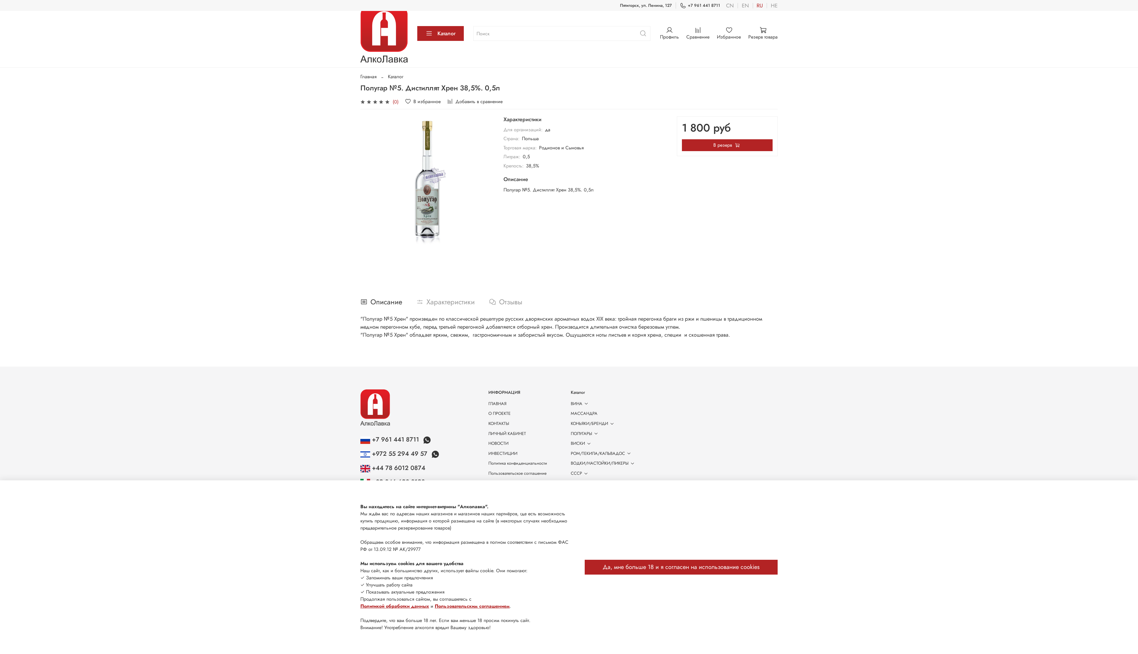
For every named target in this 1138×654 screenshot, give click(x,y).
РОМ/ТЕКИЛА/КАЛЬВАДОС (598, 453)
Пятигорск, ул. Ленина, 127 (646, 5)
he (774, 5)
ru (760, 5)
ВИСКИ (578, 443)
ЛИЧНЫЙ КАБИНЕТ (507, 433)
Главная (368, 76)
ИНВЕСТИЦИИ (502, 453)
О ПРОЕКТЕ (499, 413)
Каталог (446, 33)
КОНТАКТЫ (498, 423)
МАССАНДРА (584, 413)
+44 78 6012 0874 (397, 467)
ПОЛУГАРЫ (581, 433)
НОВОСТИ (498, 443)
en (745, 5)
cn (730, 5)
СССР (576, 473)
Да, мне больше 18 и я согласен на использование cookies (681, 567)
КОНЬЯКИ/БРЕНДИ (589, 423)
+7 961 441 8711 (704, 5)
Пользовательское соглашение (517, 473)
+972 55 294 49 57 (399, 453)
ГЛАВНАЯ (497, 404)
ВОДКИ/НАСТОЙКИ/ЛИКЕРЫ (600, 463)
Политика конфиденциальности (517, 463)
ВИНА (576, 404)
